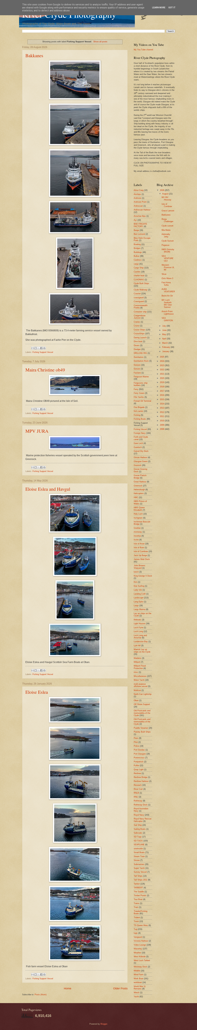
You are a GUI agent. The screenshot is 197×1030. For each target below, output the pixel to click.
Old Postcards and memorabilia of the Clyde (142, 713)
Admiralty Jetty (166, 235)
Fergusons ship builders (140, 384)
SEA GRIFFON (167, 319)
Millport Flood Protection (140, 667)
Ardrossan (138, 206)
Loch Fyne (138, 627)
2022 (162, 369)
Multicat (137, 690)
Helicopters (139, 493)
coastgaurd (139, 297)
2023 (162, 365)
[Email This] (32, 348)
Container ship (140, 312)
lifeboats (137, 620)
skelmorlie (138, 848)
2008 (162, 429)
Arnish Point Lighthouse (168, 312)
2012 (162, 412)
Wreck (136, 992)
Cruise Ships (139, 330)
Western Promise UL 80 (168, 267)
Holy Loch (138, 514)
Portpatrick (138, 762)
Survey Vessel (140, 872)
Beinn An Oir (167, 296)
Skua (164, 274)
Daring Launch (140, 337)
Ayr (135, 220)
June (164, 330)
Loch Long (138, 631)
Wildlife (137, 971)
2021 (162, 374)
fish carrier (138, 411)
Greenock (138, 486)
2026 (162, 190)
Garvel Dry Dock (141, 451)
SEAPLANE (139, 844)
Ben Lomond (139, 234)
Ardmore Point (140, 202)
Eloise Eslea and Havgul (47, 489)
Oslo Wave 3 (167, 278)
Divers (136, 345)
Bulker (136, 256)
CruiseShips (139, 333)
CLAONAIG (139, 279)
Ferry (136, 389)
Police (136, 746)
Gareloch (138, 447)
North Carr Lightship (142, 694)
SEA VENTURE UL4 (167, 258)
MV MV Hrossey (166, 198)
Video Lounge (140, 945)
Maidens (137, 658)
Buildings (138, 252)
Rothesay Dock (140, 805)
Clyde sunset (167, 226)
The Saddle (139, 891)
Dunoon (137, 365)
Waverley (138, 949)
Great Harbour (140, 482)
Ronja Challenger (167, 220)
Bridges (137, 248)
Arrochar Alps (140, 216)
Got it (171, 7)
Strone (137, 860)
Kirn (135, 582)
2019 (162, 382)
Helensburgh (139, 489)
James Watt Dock (142, 559)
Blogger (104, 1024)
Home (67, 988)
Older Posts (120, 988)
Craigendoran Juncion (139, 316)
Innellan (137, 528)
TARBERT (138, 887)
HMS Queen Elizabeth (139, 508)
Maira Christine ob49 (45, 370)
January (166, 351)
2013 (162, 408)
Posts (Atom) (40, 994)
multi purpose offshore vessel (140, 685)
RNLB (136, 793)
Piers (136, 738)
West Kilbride (140, 956)
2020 (162, 378)
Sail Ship (138, 825)
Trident (137, 917)
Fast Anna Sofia (166, 283)
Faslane (137, 373)
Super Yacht (139, 868)
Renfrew (137, 773)
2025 (162, 357)
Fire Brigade (139, 407)
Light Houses (139, 623)
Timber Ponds (140, 895)
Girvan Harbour (140, 457)
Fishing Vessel (140, 429)
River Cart (138, 789)
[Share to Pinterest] (44, 348)
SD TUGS (138, 841)
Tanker (137, 884)
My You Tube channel (143, 49)
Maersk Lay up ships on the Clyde (142, 650)
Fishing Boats (140, 419)
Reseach (138, 785)
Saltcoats (138, 833)
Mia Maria (166, 230)
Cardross (138, 260)
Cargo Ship (139, 268)
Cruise (136, 326)
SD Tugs (138, 837)
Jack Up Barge (140, 555)
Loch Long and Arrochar (140, 636)
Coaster (137, 293)
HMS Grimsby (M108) (168, 250)
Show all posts (100, 41)
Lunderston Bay (141, 641)
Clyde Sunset (168, 241)
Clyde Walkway (140, 290)
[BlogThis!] (35, 348)
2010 (162, 420)
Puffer (136, 765)
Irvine (136, 540)
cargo (136, 264)
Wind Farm (138, 974)
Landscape (138, 598)
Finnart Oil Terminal (142, 401)
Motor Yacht (139, 680)
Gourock (137, 465)
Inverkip (137, 536)
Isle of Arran (139, 544)
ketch (136, 572)
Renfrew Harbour (141, 781)
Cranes (137, 322)
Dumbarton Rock (141, 361)
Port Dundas (139, 750)
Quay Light (138, 769)
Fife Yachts (139, 397)
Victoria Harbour (141, 941)
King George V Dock (143, 576)
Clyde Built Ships (141, 283)
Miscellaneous (140, 676)
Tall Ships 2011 (140, 880)
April (164, 338)
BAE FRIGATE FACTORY (140, 225)
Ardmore (137, 198)
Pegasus (165, 245)
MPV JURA (36, 431)
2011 (162, 416)
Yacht (136, 996)
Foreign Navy (140, 433)
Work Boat (138, 978)
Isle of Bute (139, 547)
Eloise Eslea (36, 692)
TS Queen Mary (141, 925)
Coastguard (139, 301)
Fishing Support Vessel (42, 352)
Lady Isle (138, 590)
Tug (135, 929)
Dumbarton (138, 357)
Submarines (139, 864)
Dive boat (138, 341)
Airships (137, 194)
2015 (162, 399)
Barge (136, 230)
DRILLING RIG (140, 353)
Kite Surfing (139, 586)
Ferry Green (139, 393)
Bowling (137, 244)
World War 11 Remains (140, 987)
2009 (162, 425)
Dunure (137, 369)
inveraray (138, 532)
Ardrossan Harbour (142, 210)
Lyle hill (137, 645)
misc (136, 672)
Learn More (158, 7)
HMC (136, 497)
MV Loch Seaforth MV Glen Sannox (167, 303)
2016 (162, 395)
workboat (138, 982)
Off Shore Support (142, 704)
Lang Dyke (138, 602)
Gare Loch (138, 443)
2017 (162, 391)
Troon (136, 921)
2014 (162, 404)
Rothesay (138, 801)
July (164, 326)
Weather (137, 953)
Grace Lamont (168, 211)
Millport (137, 662)
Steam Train (139, 856)
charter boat (139, 275)
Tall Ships (138, 876)
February (166, 347)
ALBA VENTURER (168, 290)
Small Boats (139, 852)
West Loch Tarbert (142, 960)
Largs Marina (139, 609)
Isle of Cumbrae (141, 551)
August (165, 194)
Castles (137, 272)
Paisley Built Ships (142, 732)
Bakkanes (34, 55)
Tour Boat (138, 899)
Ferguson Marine (141, 376)
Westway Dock (140, 967)
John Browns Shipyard (139, 566)
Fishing (137, 415)
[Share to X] (38, 348)
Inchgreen (138, 518)
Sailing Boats (140, 829)
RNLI (136, 797)
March (165, 343)
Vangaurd (138, 937)
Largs (136, 605)
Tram (136, 907)
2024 (162, 361)
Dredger (137, 349)
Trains (136, 903)
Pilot (136, 742)
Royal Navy (139, 815)
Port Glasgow (140, 754)
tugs (136, 933)
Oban (136, 700)
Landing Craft (140, 594)
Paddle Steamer (141, 728)
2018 (162, 386)
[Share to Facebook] (41, 348)
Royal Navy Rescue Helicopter (142, 820)
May (164, 334)
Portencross (139, 758)
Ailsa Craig (138, 190)
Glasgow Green (140, 461)
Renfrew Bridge (140, 777)
